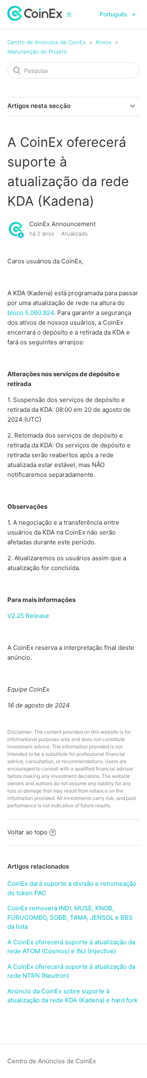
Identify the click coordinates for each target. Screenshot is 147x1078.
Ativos (103, 42)
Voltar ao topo (27, 832)
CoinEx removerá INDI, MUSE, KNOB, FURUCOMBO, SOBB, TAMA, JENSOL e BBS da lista (70, 917)
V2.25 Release (28, 616)
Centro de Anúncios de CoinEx (46, 42)
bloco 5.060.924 (30, 313)
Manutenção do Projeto (37, 51)
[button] (69, 14)
